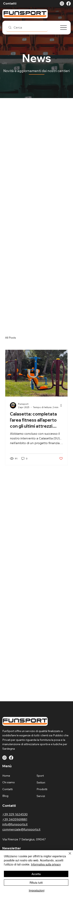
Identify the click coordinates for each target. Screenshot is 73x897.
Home (6, 775)
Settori (41, 782)
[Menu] (63, 27)
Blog (5, 796)
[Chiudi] (67, 855)
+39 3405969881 (14, 819)
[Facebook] (68, 3)
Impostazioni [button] (36, 890)
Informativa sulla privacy (46, 864)
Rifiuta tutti (36, 882)
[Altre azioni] (62, 405)
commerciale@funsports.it (21, 829)
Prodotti (42, 789)
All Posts (10, 337)
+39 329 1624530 (15, 814)
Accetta (36, 874)
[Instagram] (62, 3)
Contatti (7, 789)
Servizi (41, 796)
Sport (40, 775)
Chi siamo (8, 782)
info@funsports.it (15, 824)
